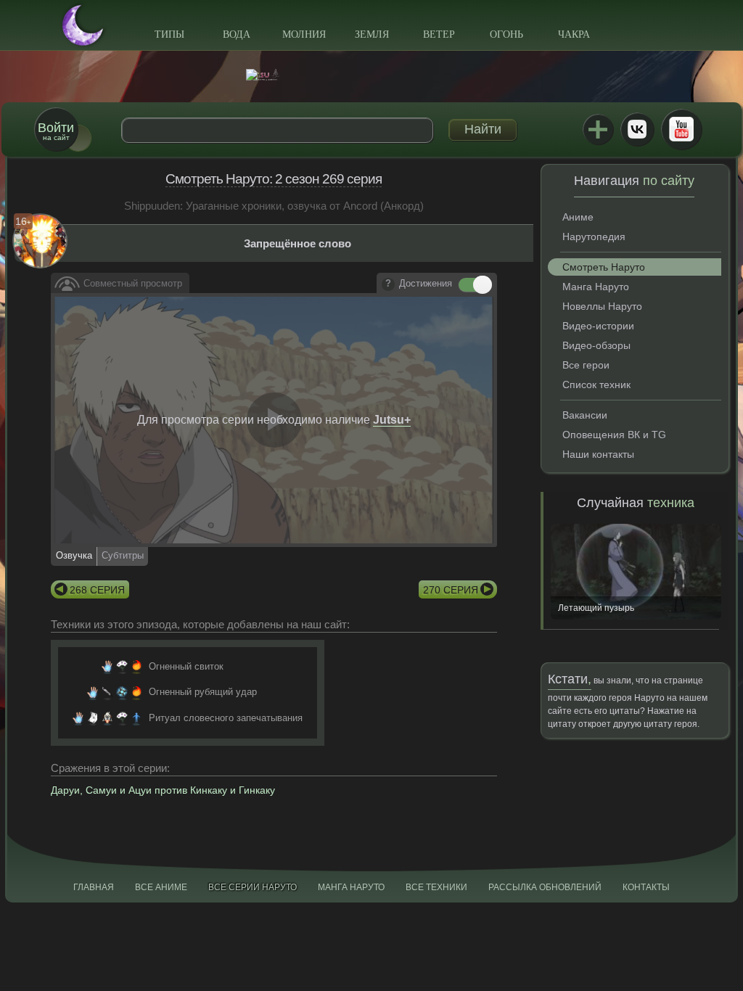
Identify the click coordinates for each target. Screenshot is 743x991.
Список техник (596, 384)
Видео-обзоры (596, 345)
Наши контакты (598, 454)
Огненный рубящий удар (203, 691)
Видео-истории (598, 326)
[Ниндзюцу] (107, 667)
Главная (93, 887)
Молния (304, 34)
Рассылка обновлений (545, 887)
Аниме (578, 217)
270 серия (450, 590)
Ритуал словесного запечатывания (226, 717)
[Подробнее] (388, 284)
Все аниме (161, 887)
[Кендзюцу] (107, 692)
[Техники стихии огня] (136, 667)
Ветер (439, 34)
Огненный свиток (186, 666)
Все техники (436, 887)
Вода (236, 34)
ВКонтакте (637, 129)
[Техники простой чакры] (136, 718)
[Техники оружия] (122, 667)
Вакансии (584, 415)
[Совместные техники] (107, 718)
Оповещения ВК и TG (614, 434)
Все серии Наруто (252, 887)
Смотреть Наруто (603, 267)
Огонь (506, 34)
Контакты (646, 887)
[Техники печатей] (93, 718)
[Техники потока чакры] (122, 692)
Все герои (585, 365)
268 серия (97, 590)
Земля (372, 34)
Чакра (574, 34)
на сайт (56, 130)
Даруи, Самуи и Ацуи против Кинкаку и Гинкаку (163, 790)
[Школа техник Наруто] (371, 75)
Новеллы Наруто (602, 306)
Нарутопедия (593, 236)
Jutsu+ (598, 129)
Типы (169, 34)
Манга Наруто (595, 286)
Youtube (681, 129)
